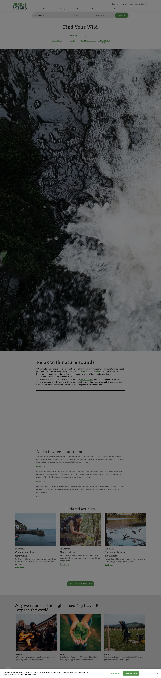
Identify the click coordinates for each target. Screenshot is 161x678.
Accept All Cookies (131, 673)
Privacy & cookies (30, 674)
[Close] (157, 673)
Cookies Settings (114, 673)
